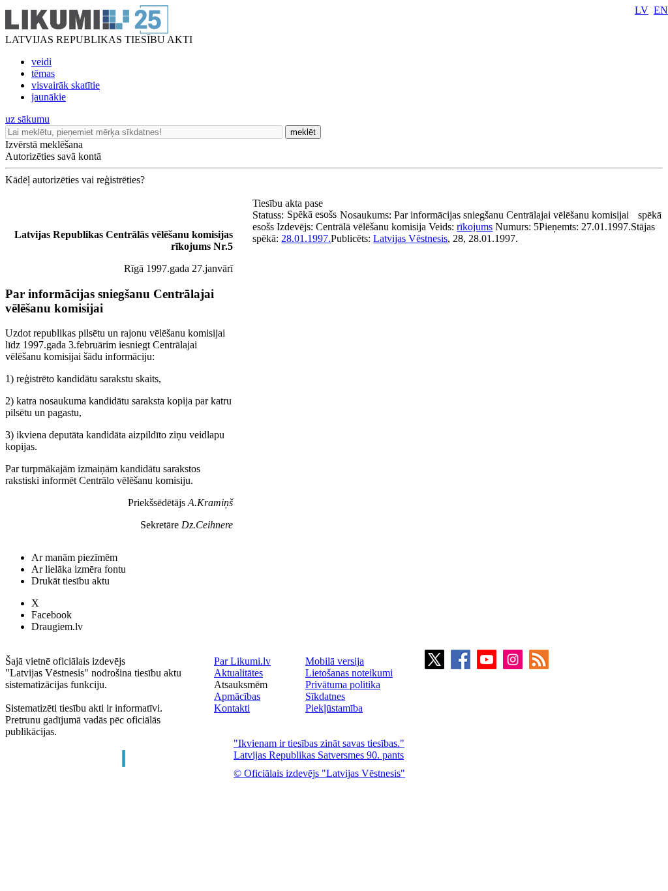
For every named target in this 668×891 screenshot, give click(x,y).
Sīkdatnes (325, 696)
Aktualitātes (238, 672)
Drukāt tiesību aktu (70, 580)
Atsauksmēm (240, 684)
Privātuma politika (342, 684)
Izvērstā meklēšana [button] (44, 144)
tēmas (43, 73)
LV (641, 10)
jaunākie (48, 96)
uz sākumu (27, 119)
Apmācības (237, 696)
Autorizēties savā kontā (53, 156)
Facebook (51, 614)
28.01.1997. (306, 238)
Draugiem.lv (57, 626)
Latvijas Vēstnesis (410, 238)
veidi (41, 61)
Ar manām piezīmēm (74, 557)
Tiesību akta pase (289, 203)
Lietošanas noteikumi (349, 672)
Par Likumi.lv (242, 661)
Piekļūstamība (334, 708)
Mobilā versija (334, 661)
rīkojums (475, 226)
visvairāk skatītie (65, 85)
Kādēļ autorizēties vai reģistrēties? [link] (75, 179)
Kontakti (232, 708)
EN (661, 10)
